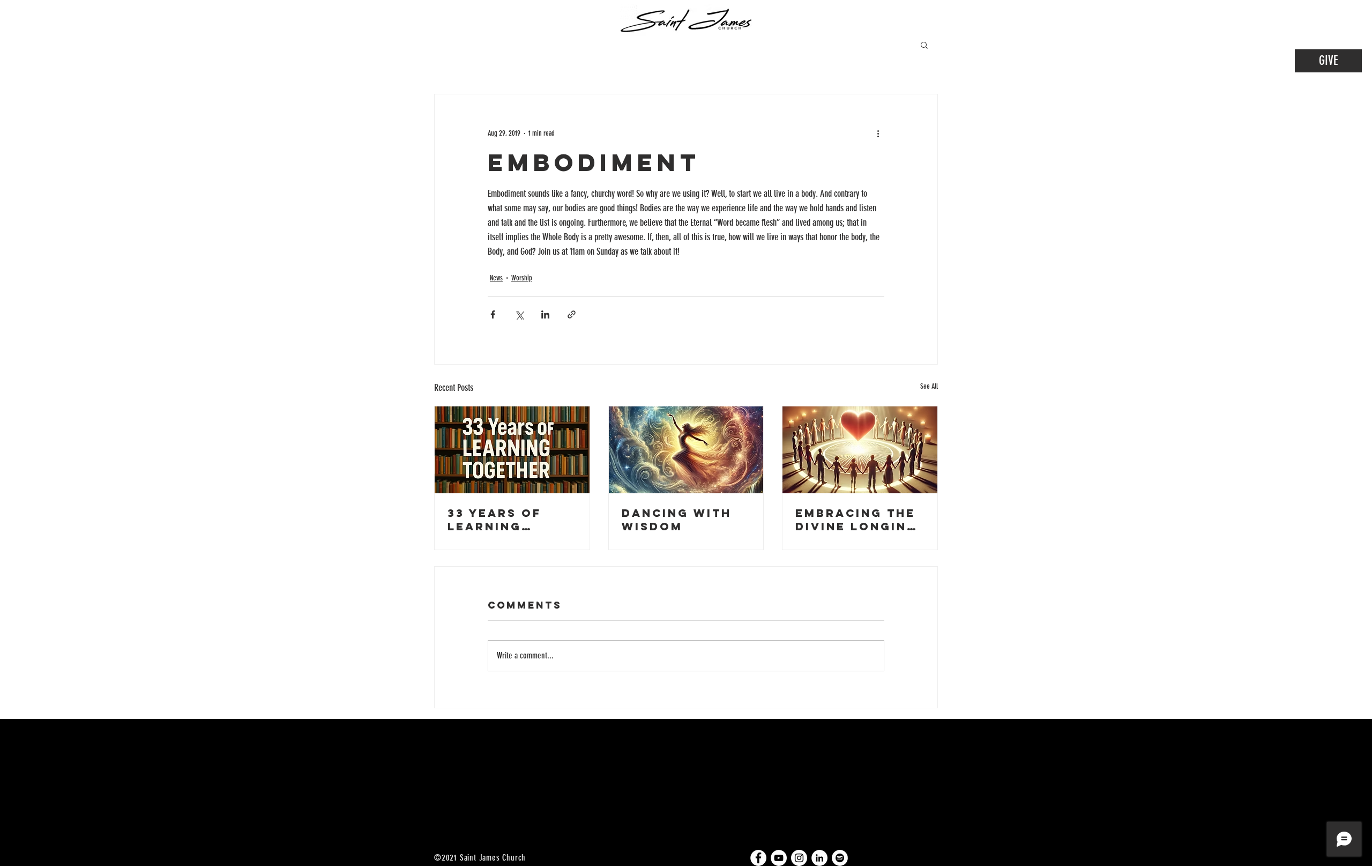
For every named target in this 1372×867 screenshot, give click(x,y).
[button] (924, 44)
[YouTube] (779, 858)
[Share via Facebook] (493, 314)
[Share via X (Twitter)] (519, 314)
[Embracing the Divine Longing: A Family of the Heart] (859, 449)
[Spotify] (840, 858)
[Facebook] (758, 858)
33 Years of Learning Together (494, 519)
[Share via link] (571, 314)
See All (929, 386)
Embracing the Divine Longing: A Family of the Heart (859, 519)
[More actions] (877, 133)
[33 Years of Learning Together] (512, 449)
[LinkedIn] (819, 858)
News (496, 278)
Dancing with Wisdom (677, 519)
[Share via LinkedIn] (545, 314)
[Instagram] (799, 858)
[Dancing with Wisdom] (686, 449)
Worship (521, 278)
